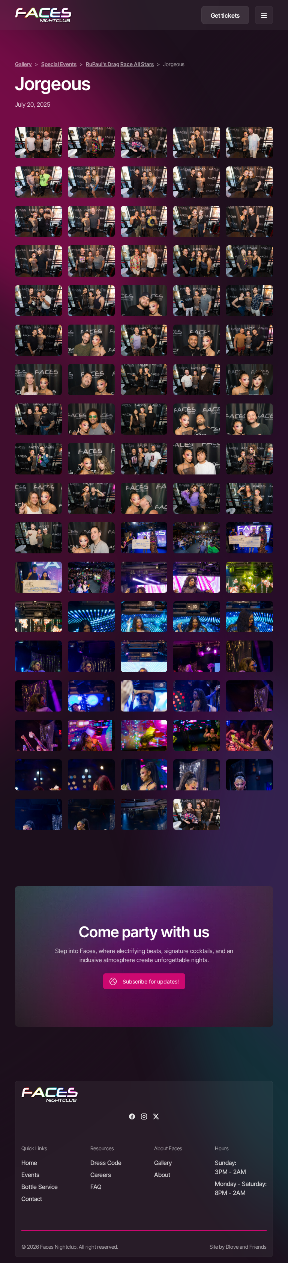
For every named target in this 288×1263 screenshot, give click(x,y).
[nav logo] (43, 15)
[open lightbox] (38, 142)
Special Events (58, 64)
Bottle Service (39, 1186)
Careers (100, 1174)
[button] (264, 15)
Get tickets (225, 15)
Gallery (23, 64)
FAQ (96, 1186)
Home (29, 1162)
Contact (31, 1199)
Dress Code (106, 1162)
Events (30, 1174)
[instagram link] (144, 1115)
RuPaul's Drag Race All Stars (120, 64)
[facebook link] (132, 1115)
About (162, 1174)
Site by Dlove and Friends (238, 1246)
